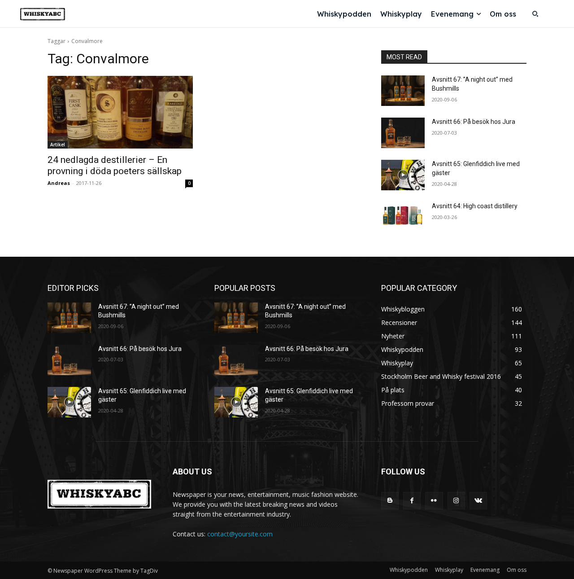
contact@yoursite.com (240, 534)
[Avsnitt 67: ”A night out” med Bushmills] (403, 90)
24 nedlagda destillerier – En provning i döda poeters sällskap (115, 165)
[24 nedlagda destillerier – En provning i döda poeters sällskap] (120, 112)
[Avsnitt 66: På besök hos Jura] (403, 133)
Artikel (57, 144)
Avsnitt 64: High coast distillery (474, 206)
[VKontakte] (478, 500)
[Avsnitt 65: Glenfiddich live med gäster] (403, 175)
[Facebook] (412, 500)
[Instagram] (456, 500)
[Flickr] (434, 500)
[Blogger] (390, 500)
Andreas (59, 183)
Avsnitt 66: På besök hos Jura (473, 121)
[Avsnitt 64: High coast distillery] (403, 217)
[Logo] (42, 14)
